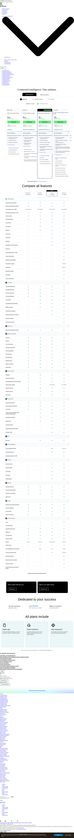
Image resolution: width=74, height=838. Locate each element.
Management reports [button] (10, 271)
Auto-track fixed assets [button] (10, 322)
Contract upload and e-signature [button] (12, 428)
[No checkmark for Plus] (52, 249)
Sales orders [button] (8, 471)
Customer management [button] (10, 402)
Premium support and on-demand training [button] (12, 568)
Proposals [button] (8, 432)
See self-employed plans (41, 181)
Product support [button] (9, 215)
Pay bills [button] (7, 340)
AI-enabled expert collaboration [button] (12, 303)
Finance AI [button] (8, 248)
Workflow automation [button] (10, 556)
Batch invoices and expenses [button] (11, 559)
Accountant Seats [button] (9, 525)
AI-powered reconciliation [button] (10, 310)
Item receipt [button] (8, 475)
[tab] (29, 94)
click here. (22, 827)
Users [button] (7, 522)
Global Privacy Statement (23, 834)
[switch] (37, 104)
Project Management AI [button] (10, 252)
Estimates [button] (7, 374)
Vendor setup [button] (8, 367)
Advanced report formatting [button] (11, 259)
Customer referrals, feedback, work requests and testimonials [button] (12, 413)
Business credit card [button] (9, 514)
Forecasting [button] (8, 274)
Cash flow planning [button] (9, 219)
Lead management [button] (9, 424)
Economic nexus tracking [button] (10, 493)
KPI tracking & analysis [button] (10, 263)
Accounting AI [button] (8, 222)
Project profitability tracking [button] (11, 448)
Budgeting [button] (8, 241)
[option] (38, 804)
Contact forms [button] (8, 421)
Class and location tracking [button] (11, 552)
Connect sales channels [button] (10, 384)
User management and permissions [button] (12, 548)
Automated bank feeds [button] (10, 289)
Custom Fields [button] (8, 545)
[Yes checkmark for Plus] (52, 202)
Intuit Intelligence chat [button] (10, 209)
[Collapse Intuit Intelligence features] (21, 133)
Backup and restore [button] (9, 563)
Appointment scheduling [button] (10, 417)
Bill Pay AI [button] (8, 230)
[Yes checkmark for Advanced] (64, 202)
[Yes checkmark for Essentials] (40, 202)
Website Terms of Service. (21, 829)
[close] (0, 674)
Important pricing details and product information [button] (37, 573)
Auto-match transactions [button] (10, 347)
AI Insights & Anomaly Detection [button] (12, 245)
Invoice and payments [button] (10, 378)
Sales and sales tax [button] (9, 388)
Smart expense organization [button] (11, 202)
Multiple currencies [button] (9, 307)
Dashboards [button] (8, 267)
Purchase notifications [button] (10, 296)
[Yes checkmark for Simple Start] (28, 202)
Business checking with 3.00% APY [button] (12, 504)
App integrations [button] (9, 535)
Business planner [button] (9, 538)
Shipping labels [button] (9, 478)
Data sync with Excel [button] (10, 278)
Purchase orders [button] (9, 467)
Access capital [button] (8, 511)
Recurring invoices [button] (9, 391)
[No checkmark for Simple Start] (28, 223)
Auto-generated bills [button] (9, 350)
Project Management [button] (10, 452)
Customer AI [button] (8, 237)
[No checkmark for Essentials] (40, 234)
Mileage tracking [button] (9, 360)
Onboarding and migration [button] (11, 212)
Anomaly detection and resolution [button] (12, 314)
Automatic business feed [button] (10, 528)
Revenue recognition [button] (10, 318)
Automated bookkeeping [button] (10, 286)
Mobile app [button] (8, 532)
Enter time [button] (8, 440)
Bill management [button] (9, 357)
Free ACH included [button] (9, 344)
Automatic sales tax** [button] (10, 486)
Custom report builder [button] (10, 256)
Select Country (2, 802)
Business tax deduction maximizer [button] (12, 206)
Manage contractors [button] (9, 363)
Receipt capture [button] (9, 354)
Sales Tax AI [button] (8, 233)
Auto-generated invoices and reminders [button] (13, 381)
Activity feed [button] (8, 409)
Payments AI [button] (8, 226)
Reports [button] (7, 541)
